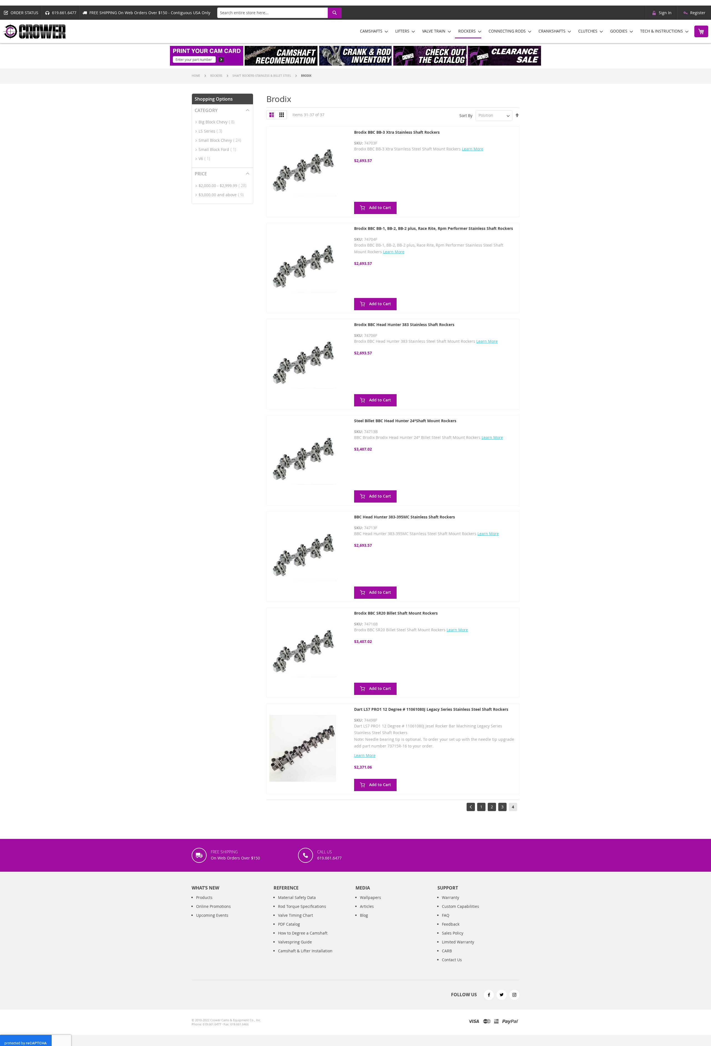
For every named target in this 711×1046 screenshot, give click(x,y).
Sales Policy (452, 933)
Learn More (472, 148)
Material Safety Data (297, 897)
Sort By (465, 115)
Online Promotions (213, 906)
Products (204, 897)
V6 (206, 158)
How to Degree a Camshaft (302, 933)
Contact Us (452, 959)
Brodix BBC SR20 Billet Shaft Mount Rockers (396, 613)
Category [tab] (206, 110)
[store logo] (35, 31)
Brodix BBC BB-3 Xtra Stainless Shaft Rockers (397, 132)
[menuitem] (372, 31)
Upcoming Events (212, 915)
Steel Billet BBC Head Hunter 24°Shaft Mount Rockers (405, 420)
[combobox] (279, 13)
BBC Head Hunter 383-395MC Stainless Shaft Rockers (404, 517)
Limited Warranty (458, 942)
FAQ (445, 915)
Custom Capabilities (460, 906)
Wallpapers (370, 897)
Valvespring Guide (295, 942)
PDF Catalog (289, 924)
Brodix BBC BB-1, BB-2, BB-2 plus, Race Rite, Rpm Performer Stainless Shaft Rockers (433, 228)
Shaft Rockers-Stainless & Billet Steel (262, 76)
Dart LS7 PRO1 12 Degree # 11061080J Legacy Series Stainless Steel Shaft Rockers (431, 709)
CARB (447, 950)
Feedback (450, 924)
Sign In (665, 12)
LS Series (212, 131)
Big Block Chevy (218, 122)
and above (223, 194)
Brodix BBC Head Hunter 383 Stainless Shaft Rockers (404, 324)
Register (697, 12)
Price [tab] (201, 174)
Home (196, 76)
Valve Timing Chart (295, 915)
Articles (367, 906)
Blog (364, 915)
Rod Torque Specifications (302, 906)
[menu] (522, 31)
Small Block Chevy (221, 140)
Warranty (450, 897)
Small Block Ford (219, 149)
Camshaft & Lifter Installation (305, 950)
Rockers (216, 76)
